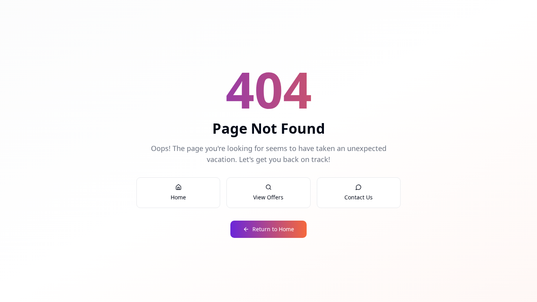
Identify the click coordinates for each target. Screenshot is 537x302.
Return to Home (273, 229)
